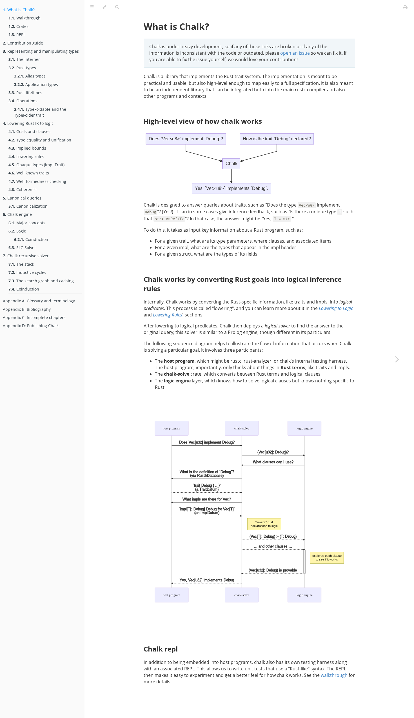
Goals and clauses (29, 131)
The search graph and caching (41, 280)
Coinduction (31, 239)
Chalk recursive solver (26, 255)
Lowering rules (26, 156)
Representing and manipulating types (41, 51)
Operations (22, 100)
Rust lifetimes (25, 92)
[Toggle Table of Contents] (92, 7)
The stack (21, 264)
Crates (18, 26)
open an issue (295, 53)
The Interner (24, 59)
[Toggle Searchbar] (117, 7)
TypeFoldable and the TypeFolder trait (40, 112)
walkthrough (334, 675)
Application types (36, 84)
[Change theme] (104, 7)
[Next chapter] (397, 359)
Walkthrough (24, 18)
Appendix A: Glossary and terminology (39, 300)
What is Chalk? (19, 9)
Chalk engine (17, 214)
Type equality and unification (39, 140)
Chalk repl (161, 648)
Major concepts (26, 222)
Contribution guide (23, 43)
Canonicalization (28, 206)
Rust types (22, 67)
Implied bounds (27, 148)
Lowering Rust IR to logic (28, 123)
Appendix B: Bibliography (27, 309)
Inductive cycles (27, 272)
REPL (16, 34)
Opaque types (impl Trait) (36, 164)
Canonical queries (22, 198)
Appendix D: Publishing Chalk (31, 325)
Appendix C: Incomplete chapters (34, 317)
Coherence (22, 189)
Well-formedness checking (37, 181)
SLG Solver (22, 247)
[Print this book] (405, 7)
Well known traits (28, 173)
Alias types (30, 76)
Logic (17, 231)
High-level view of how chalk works (203, 121)
